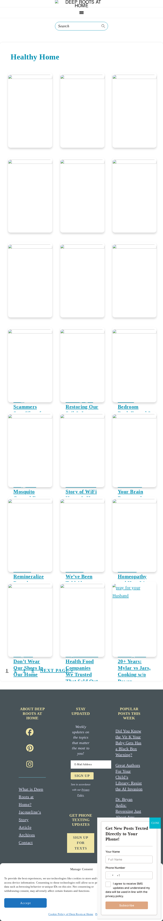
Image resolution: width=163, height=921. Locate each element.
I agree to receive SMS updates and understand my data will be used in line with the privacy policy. (127, 890)
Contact (26, 842)
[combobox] (110, 875)
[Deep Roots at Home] (81, 5)
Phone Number (115, 867)
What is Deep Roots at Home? (31, 797)
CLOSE (155, 823)
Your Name (112, 851)
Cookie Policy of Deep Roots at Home (70, 914)
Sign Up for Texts (80, 843)
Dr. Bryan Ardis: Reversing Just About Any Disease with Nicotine (128, 814)
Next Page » (57, 670)
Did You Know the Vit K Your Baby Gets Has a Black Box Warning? (128, 743)
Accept (25, 903)
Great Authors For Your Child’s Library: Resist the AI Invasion (128, 777)
